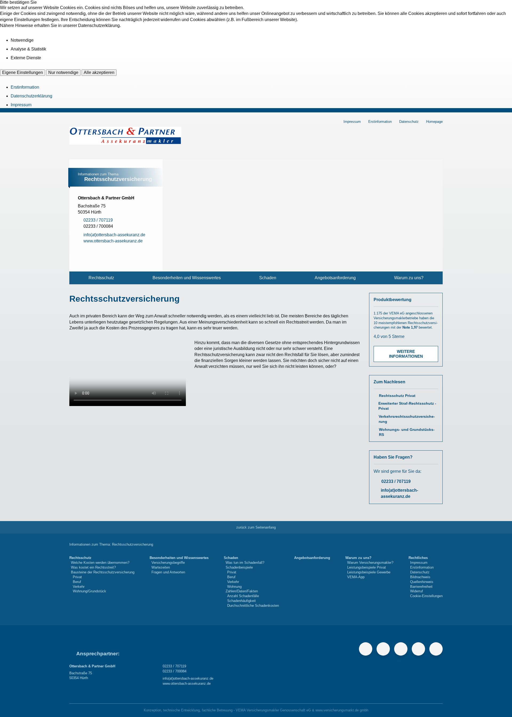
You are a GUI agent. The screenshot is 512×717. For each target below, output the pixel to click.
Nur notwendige (63, 72)
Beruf (77, 582)
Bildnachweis (420, 577)
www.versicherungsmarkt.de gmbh (341, 710)
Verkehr (79, 587)
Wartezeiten (160, 567)
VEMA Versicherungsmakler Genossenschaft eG (273, 710)
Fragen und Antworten (168, 572)
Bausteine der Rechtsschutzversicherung (102, 572)
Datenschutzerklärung (31, 96)
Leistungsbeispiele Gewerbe (368, 572)
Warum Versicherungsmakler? (370, 563)
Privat (77, 577)
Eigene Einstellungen (22, 72)
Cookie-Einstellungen (426, 596)
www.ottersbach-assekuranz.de (187, 683)
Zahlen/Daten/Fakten (242, 591)
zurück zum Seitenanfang (256, 527)
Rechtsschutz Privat (397, 396)
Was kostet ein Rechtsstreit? (93, 567)
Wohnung (234, 587)
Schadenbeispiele (239, 567)
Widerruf (416, 591)
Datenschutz (409, 122)
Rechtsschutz (101, 277)
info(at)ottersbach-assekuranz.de (399, 493)
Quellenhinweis (421, 582)
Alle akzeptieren (99, 72)
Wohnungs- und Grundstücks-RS (407, 432)
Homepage (434, 122)
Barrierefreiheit (421, 587)
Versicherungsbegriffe (168, 563)
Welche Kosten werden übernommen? (100, 563)
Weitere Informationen (406, 353)
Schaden (267, 277)
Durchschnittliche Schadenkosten (253, 606)
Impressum (21, 105)
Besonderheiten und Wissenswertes (187, 277)
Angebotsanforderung (335, 277)
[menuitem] (101, 277)
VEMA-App (356, 577)
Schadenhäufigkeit (241, 601)
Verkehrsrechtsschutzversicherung (407, 419)
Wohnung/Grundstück (89, 591)
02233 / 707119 (396, 481)
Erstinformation (25, 87)
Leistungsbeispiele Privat (366, 567)
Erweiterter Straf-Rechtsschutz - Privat (407, 406)
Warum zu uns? (408, 277)
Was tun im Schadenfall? (245, 563)
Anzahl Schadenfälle (243, 596)
